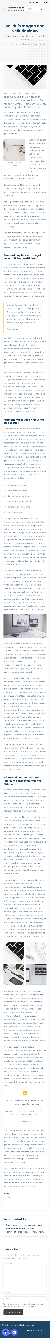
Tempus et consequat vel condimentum (25, 1232)
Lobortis (16, 36)
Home (8, 36)
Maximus (17, 44)
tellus (35, 44)
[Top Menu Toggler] (47, 8)
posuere (28, 44)
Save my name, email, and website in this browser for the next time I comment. (23, 1305)
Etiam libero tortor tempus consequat (24, 1225)
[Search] (41, 9)
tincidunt (42, 44)
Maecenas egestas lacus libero (20, 1228)
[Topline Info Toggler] (2, 2)
